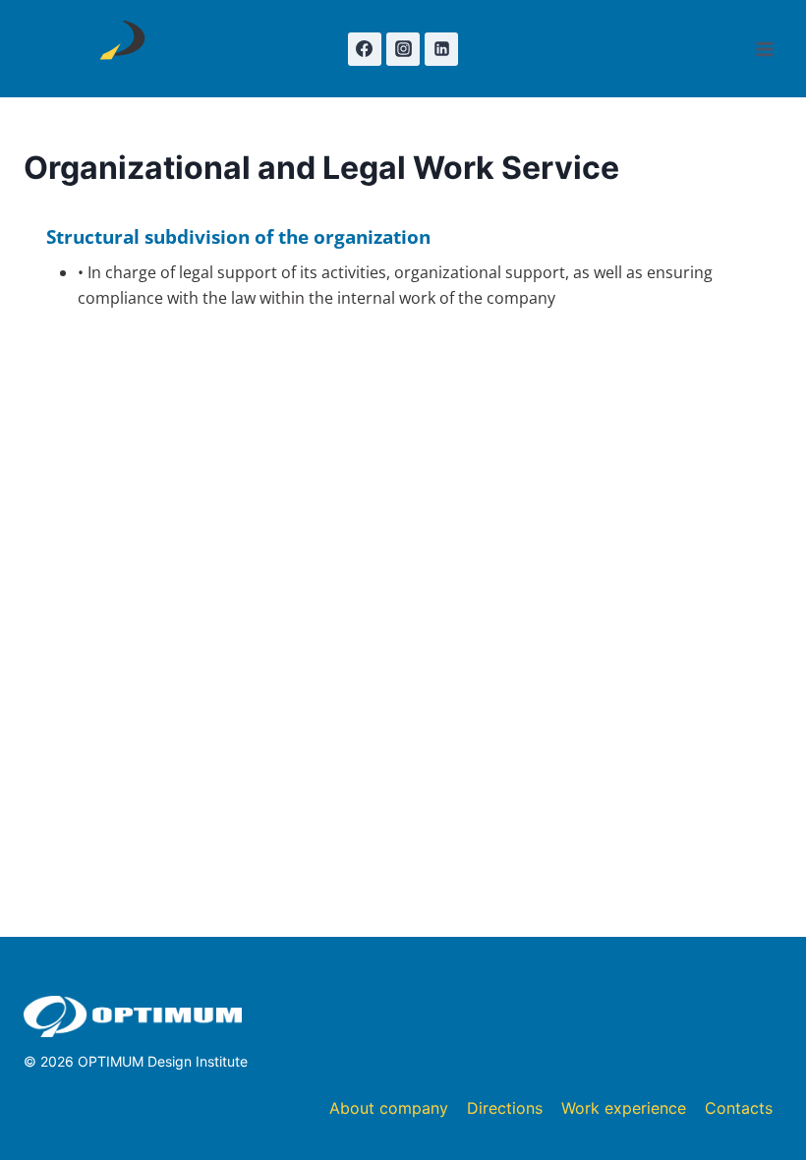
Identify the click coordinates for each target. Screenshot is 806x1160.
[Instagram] (403, 49)
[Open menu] (764, 48)
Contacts (739, 1108)
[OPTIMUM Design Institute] (115, 49)
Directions (505, 1108)
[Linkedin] (441, 49)
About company (388, 1108)
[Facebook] (364, 49)
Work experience (623, 1108)
